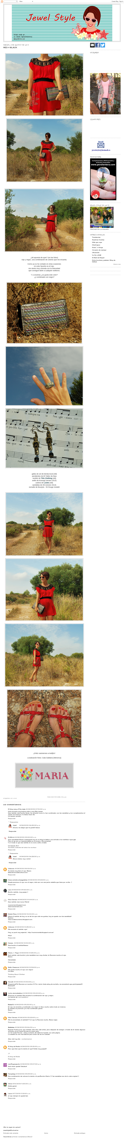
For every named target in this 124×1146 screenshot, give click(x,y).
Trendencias (96, 237)
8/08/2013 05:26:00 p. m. (25, 1027)
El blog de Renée (14, 1046)
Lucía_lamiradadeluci (15, 993)
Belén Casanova (13, 967)
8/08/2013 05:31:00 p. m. (30, 1046)
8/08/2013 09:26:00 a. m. (22, 889)
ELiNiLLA (11, 837)
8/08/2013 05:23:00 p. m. (28, 1017)
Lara (9, 889)
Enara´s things (97, 247)
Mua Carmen (12, 899)
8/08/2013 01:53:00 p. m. (30, 967)
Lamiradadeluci (23, 997)
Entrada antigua (79, 1133)
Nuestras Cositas (98, 240)
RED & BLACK (10, 47)
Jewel (15, 825)
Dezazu (11, 943)
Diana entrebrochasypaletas (17, 880)
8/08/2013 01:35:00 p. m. (29, 953)
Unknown (11, 868)
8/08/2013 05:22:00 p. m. (24, 1004)
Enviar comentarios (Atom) (22, 1136)
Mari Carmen (12, 1017)
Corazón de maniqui (99, 250)
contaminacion (27, 1039)
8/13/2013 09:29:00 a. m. (26, 1074)
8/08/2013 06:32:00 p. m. (29, 825)
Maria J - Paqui (13, 953)
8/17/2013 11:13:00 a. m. (21, 1093)
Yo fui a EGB (96, 255)
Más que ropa (97, 242)
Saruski (10, 982)
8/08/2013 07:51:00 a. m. (36, 809)
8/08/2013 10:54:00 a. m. (24, 943)
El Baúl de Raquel (98, 257)
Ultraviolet (95, 252)
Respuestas (14, 822)
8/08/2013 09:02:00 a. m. (25, 868)
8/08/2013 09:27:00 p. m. (30, 1064)
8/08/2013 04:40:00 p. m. (24, 982)
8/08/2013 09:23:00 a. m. (38, 880)
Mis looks (14, 798)
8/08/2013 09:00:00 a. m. (25, 837)
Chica (10, 1083)
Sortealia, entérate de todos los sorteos (22, 847)
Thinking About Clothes (16, 974)
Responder (12, 818)
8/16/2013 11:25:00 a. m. (22, 1083)
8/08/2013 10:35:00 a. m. (25, 927)
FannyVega (12, 1074)
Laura (10, 1093)
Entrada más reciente (10, 1133)
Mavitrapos (96, 245)
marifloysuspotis (14, 1064)
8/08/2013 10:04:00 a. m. (28, 899)
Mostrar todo (117, 264)
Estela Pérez (12, 914)
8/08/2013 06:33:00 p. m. (29, 856)
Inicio (46, 1133)
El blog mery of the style (16, 809)
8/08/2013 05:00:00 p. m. (34, 993)
